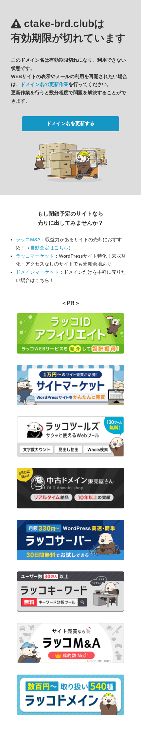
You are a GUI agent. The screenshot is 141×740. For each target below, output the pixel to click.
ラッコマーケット (35, 256)
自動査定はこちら (49, 247)
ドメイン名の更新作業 (44, 84)
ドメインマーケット (37, 272)
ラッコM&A (28, 239)
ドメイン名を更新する (70, 123)
